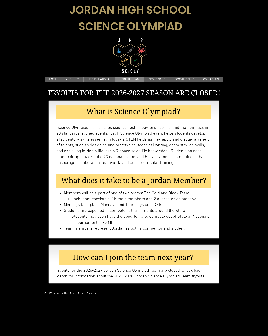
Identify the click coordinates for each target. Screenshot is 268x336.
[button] (72, 79)
